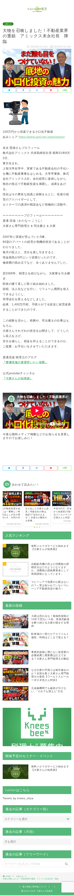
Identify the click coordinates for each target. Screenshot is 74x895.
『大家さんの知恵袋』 (18, 378)
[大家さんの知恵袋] (37, 10)
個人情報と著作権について (34, 887)
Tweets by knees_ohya (18, 798)
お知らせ (8, 24)
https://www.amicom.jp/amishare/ (42, 136)
